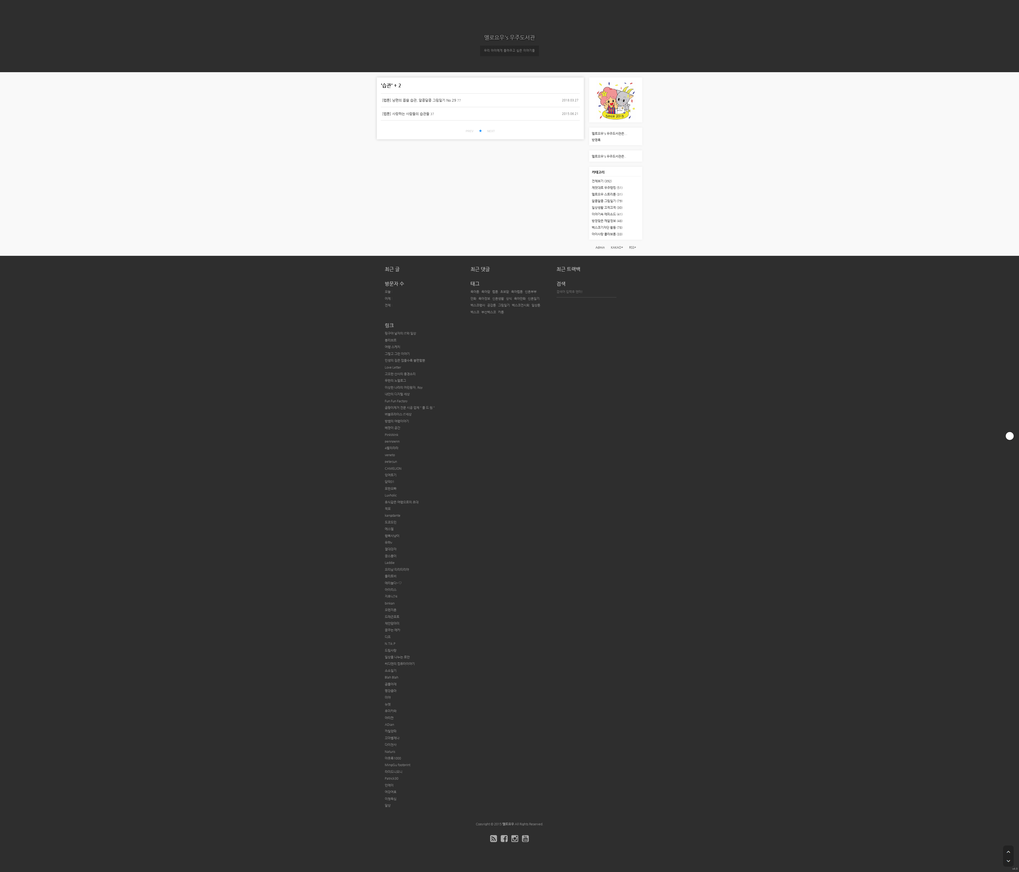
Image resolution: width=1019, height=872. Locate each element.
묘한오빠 (390, 488)
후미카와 (390, 711)
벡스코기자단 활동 (607, 227)
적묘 (388, 509)
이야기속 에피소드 (607, 214)
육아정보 (484, 298)
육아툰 (474, 291)
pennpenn (392, 441)
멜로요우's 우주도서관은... (609, 133)
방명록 (596, 140)
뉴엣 (388, 704)
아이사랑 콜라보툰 (607, 234)
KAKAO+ (617, 247)
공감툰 (491, 305)
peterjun (391, 461)
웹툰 (495, 291)
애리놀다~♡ (393, 583)
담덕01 (389, 482)
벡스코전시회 (520, 305)
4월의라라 (391, 448)
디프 (388, 637)
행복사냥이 (392, 536)
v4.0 (1015, 868)
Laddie (390, 562)
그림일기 (504, 305)
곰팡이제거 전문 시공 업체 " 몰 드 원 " (410, 407)
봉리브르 (390, 340)
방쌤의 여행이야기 (397, 421)
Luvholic (391, 495)
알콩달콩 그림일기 (607, 201)
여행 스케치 (392, 347)
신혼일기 (533, 298)
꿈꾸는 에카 (392, 630)
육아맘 (485, 291)
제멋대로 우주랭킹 (607, 187)
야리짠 (389, 718)
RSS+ (632, 247)
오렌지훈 (390, 610)
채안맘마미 (392, 623)
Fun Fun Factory (396, 401)
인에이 (389, 785)
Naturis (390, 751)
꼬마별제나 (392, 738)
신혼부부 (531, 291)
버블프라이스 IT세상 (398, 414)
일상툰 (536, 305)
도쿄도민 (390, 522)
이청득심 (390, 799)
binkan (390, 603)
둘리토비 (390, 576)
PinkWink (391, 435)
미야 (388, 697)
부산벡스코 (488, 312)
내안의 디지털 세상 (397, 394)
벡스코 (474, 312)
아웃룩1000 (393, 758)
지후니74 (391, 596)
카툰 (501, 312)
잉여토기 (390, 475)
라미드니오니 (393, 772)
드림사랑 (390, 650)
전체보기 (602, 181)
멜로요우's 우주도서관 (509, 37)
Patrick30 (391, 778)
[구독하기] (1010, 436)
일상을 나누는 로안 (397, 657)
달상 (388, 805)
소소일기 (390, 670)
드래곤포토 (392, 617)
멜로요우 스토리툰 (607, 194)
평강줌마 (390, 691)
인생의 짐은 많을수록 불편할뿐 (405, 360)
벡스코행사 (477, 305)
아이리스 (390, 590)
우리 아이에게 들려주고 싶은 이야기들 (509, 50)
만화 (473, 298)
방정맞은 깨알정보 (607, 221)
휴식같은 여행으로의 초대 (401, 502)
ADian (389, 724)
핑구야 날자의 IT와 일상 (400, 333)
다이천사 (390, 744)
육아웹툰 (517, 291)
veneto (390, 455)
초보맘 (504, 291)
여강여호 (390, 792)
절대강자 (390, 549)
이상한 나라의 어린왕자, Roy (404, 387)
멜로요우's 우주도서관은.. (609, 156)
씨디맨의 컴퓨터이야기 (400, 664)
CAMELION (393, 468)
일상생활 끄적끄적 (607, 207)
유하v (388, 542)
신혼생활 (498, 298)
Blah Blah (391, 677)
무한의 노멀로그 (395, 380)
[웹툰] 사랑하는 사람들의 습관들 (405, 114)
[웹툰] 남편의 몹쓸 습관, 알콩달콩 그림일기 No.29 (419, 100)
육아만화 (520, 298)
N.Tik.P (390, 643)
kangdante (392, 515)
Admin (600, 247)
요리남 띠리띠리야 (397, 569)
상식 (509, 298)
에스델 (389, 529)
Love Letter (393, 367)
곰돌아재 (390, 684)
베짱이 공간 (392, 428)
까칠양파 (390, 731)
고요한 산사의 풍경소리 (400, 374)
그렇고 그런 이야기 (397, 354)
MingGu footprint (397, 765)
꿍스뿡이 (390, 556)
